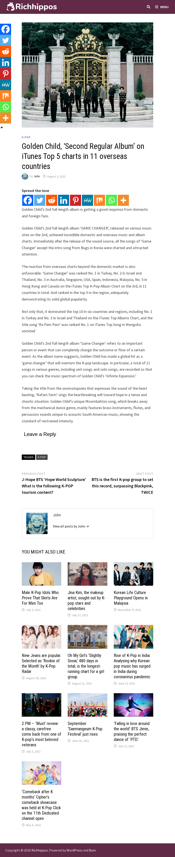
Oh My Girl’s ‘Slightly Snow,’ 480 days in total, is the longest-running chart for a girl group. (86, 666)
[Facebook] (27, 200)
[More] (123, 200)
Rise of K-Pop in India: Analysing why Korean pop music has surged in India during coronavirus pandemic (132, 666)
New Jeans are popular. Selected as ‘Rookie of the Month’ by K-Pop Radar (41, 663)
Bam (92, 850)
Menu (164, 7)
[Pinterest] (75, 200)
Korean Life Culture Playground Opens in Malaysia (131, 598)
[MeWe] (87, 200)
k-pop (42, 457)
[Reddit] (51, 200)
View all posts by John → (71, 526)
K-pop (26, 137)
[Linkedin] (63, 200)
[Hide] (1, 127)
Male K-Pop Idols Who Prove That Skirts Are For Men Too (40, 598)
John (37, 176)
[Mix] (99, 200)
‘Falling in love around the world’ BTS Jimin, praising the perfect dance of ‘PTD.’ (132, 731)
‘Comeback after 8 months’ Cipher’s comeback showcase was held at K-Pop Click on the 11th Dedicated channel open (41, 805)
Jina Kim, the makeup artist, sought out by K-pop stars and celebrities (86, 600)
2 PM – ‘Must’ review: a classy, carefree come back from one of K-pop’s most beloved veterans (41, 734)
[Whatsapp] (111, 200)
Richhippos (39, 850)
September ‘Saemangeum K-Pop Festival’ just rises (85, 729)
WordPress (74, 850)
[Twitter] (39, 200)
